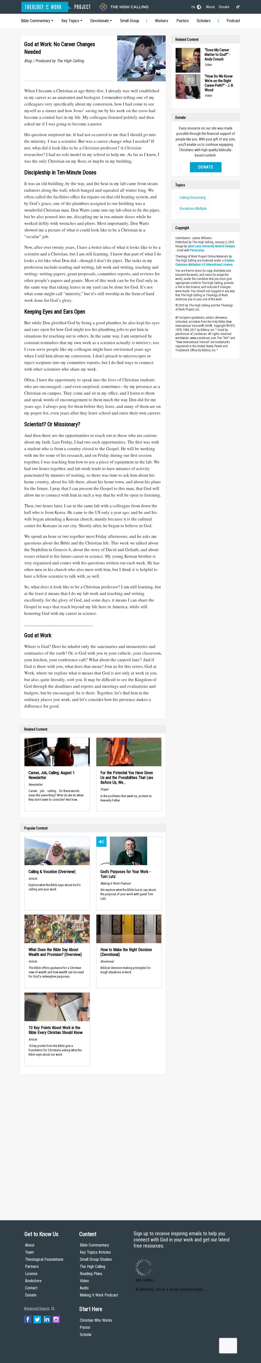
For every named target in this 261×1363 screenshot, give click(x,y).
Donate (224, 7)
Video (84, 1280)
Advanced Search (37, 1308)
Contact (31, 1288)
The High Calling (92, 1266)
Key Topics (70, 20)
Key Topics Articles (95, 1252)
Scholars (204, 20)
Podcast (233, 20)
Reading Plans (91, 1273)
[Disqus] (93, 1142)
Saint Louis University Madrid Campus (211, 246)
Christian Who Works (96, 1320)
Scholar (86, 1334)
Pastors (182, 20)
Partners (32, 1266)
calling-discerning (192, 198)
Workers (161, 20)
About (210, 7)
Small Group (129, 20)
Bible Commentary (35, 20)
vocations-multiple (193, 208)
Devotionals (99, 20)
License (31, 1273)
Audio (84, 1288)
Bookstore (33, 1280)
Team (29, 1252)
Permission (197, 250)
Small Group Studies (96, 1259)
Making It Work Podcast (99, 1295)
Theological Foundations (44, 1259)
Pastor (85, 1327)
